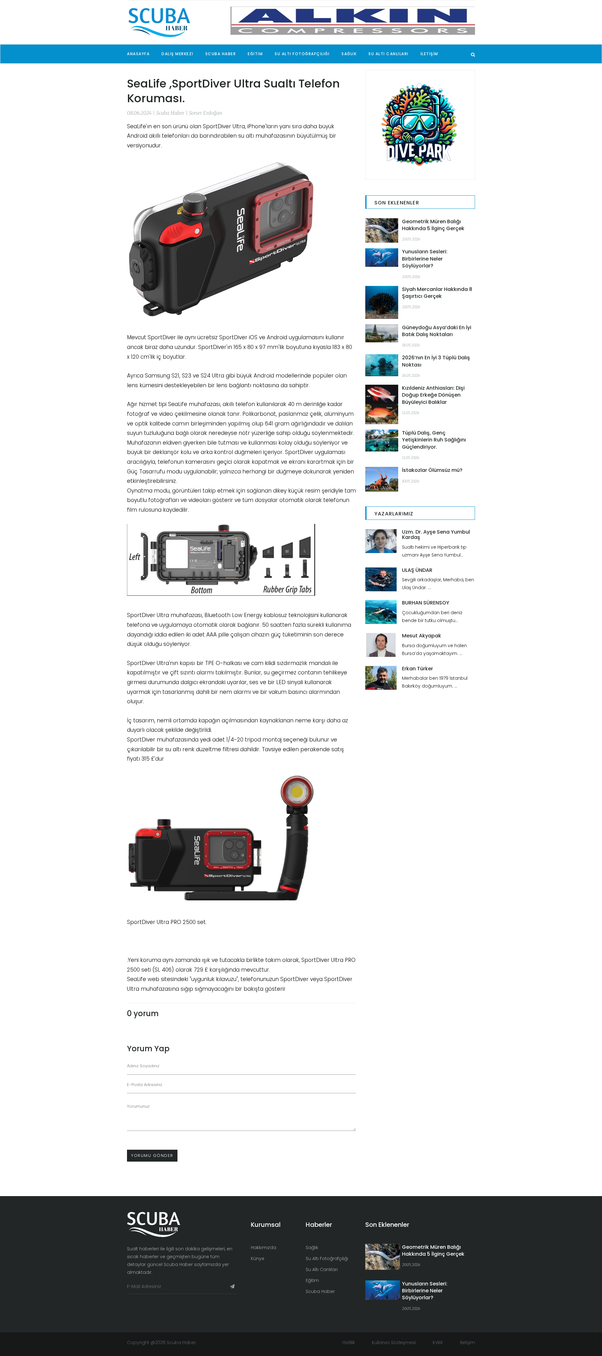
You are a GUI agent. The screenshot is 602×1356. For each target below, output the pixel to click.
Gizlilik (348, 1342)
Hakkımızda (263, 1247)
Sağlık (312, 1247)
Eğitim (312, 1280)
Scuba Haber (320, 1291)
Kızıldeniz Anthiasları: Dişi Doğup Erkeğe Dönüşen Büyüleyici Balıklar (433, 395)
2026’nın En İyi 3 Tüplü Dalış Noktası (436, 361)
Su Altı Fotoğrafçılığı (327, 1258)
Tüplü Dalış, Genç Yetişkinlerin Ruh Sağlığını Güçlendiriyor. (434, 440)
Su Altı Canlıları (322, 1269)
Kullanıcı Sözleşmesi (394, 1342)
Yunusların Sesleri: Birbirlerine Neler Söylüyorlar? (424, 258)
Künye (257, 1258)
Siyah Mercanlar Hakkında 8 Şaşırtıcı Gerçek (437, 293)
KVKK (438, 1342)
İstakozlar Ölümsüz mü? (432, 470)
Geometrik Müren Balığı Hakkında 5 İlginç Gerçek (433, 225)
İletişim (467, 1342)
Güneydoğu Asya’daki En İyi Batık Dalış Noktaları (436, 331)
